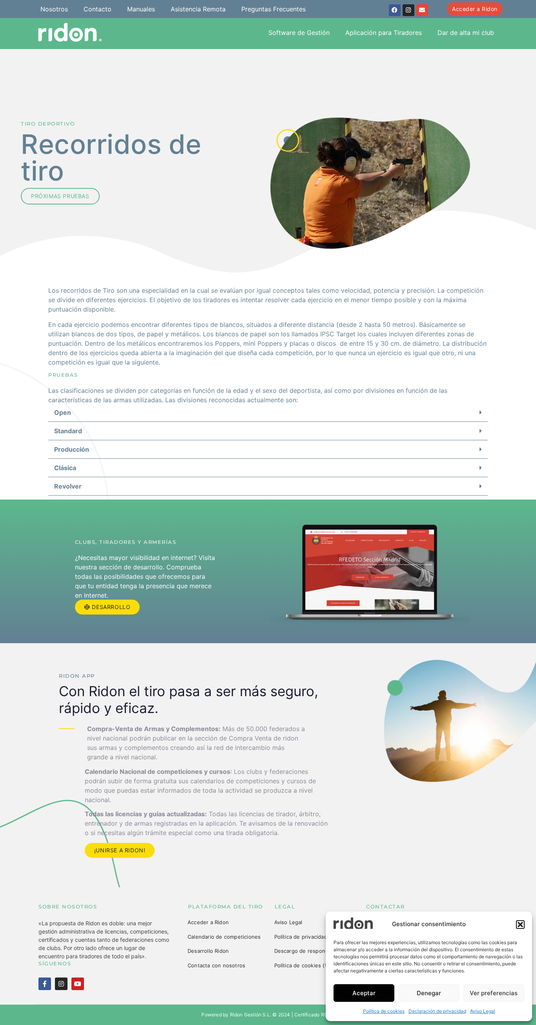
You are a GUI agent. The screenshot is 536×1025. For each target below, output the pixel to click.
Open (62, 412)
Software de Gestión (299, 32)
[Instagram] (408, 10)
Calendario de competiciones (224, 937)
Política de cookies (384, 1011)
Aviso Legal (482, 1011)
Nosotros (54, 9)
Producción (71, 449)
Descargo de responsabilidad (310, 951)
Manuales (141, 9)
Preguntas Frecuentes (273, 9)
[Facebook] (395, 10)
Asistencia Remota (198, 9)
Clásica (65, 468)
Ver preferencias (494, 993)
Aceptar (364, 993)
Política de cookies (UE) (304, 965)
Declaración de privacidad (437, 1011)
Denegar (429, 993)
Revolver (68, 486)
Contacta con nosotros (216, 965)
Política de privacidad (300, 937)
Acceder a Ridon (208, 922)
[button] (520, 924)
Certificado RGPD (314, 1015)
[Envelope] (422, 10)
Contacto (97, 9)
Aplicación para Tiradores (383, 32)
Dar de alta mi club (466, 32)
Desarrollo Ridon (208, 951)
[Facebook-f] (44, 984)
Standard (68, 431)
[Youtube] (77, 984)
